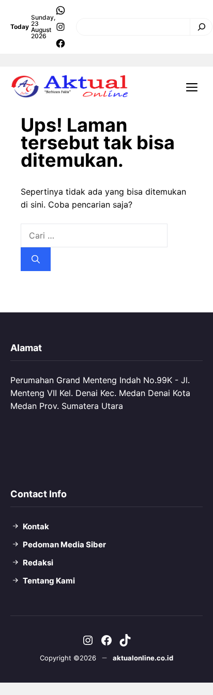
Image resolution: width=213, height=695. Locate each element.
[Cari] (199, 27)
